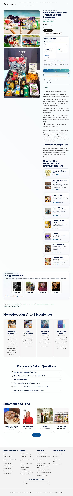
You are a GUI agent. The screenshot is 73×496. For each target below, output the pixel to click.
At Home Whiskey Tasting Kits (27, 459)
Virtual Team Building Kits (43, 463)
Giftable (24, 304)
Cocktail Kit (48, 30)
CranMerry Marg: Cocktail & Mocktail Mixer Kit (11, 427)
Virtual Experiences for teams (46, 304)
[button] (33, 2)
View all (36, 435)
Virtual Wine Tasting (25, 454)
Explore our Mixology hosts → (14, 296)
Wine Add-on (45, 426)
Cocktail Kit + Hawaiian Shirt (53, 33)
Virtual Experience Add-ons (44, 470)
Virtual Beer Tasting (25, 456)
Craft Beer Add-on (61, 426)
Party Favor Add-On (28, 426)
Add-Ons (48, 82)
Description (49, 80)
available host (61, 60)
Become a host (57, 464)
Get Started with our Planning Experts (56, 70)
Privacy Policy (7, 463)
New (29, 304)
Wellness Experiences (42, 475)
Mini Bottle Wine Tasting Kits (43, 466)
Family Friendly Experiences (44, 472)
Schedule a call (56, 75)
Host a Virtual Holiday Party (44, 456)
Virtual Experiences (42, 454)
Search (5, 454)
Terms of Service (8, 466)
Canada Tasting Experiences (24, 468)
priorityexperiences (18, 492)
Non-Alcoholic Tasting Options (26, 464)
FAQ (58, 80)
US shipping (34, 304)
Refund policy (7, 468)
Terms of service (51, 492)
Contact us (56, 456)
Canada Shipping (17, 304)
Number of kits (48, 41)
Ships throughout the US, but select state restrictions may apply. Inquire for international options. (55, 102)
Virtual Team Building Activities (12, 306)
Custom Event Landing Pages (10, 459)
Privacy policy (43, 492)
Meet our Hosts (8, 456)
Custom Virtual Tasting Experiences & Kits (26, 472)
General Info (56, 459)
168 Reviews (53, 19)
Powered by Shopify (27, 492)
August (10, 304)
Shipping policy (59, 492)
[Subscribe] (47, 483)
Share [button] (46, 87)
